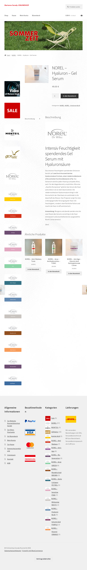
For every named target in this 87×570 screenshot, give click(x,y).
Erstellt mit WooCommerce (32, 551)
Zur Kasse (10, 444)
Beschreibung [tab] (30, 119)
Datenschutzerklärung (12, 551)
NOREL (14, 55)
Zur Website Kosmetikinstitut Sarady (13, 423)
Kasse (14, 15)
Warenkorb (36, 15)
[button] (45, 68)
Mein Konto (24, 15)
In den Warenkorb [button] (33, 269)
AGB (8, 463)
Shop (6, 15)
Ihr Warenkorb (12, 436)
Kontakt (10, 459)
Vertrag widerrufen (43, 559)
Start (8, 55)
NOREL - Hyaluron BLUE (72, 105)
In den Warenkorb (69, 96)
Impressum (11, 455)
